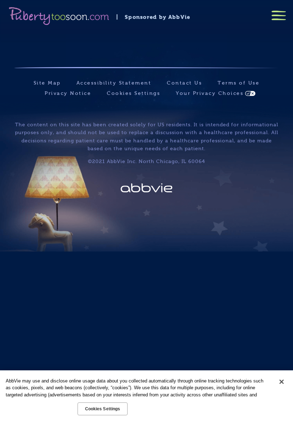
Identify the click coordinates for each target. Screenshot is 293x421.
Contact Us (184, 83)
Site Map (47, 83)
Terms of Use (238, 83)
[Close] (281, 382)
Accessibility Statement (114, 83)
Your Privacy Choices (209, 93)
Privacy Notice (68, 93)
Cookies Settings (133, 93)
